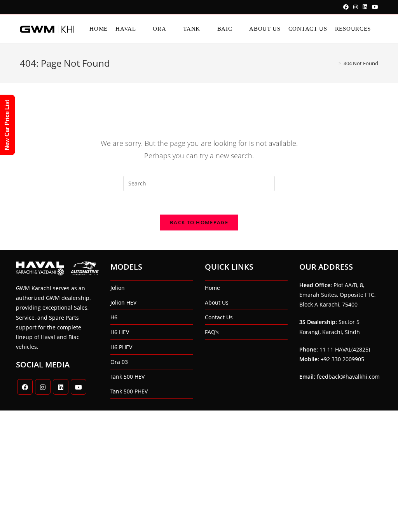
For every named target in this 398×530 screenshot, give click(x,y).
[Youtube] (78, 387)
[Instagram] (43, 387)
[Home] (334, 63)
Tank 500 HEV (127, 376)
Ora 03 (119, 361)
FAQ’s (212, 332)
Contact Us (219, 317)
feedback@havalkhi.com (348, 376)
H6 (113, 317)
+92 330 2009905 (342, 359)
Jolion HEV (123, 302)
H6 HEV (119, 332)
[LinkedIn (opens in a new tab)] (365, 7)
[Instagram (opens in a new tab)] (355, 7)
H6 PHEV (121, 347)
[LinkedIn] (60, 387)
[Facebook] (25, 387)
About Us (217, 302)
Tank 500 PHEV (129, 391)
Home (212, 287)
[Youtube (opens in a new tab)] (374, 7)
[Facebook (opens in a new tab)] (346, 7)
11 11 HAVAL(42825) (344, 349)
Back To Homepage (199, 222)
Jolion (117, 287)
